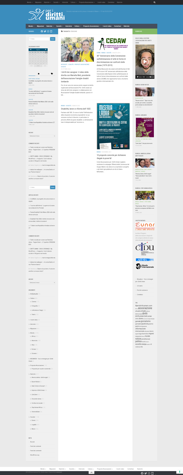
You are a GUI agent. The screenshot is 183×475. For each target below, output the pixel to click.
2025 (45, 66)
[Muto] (150, 77)
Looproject (59, 472)
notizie (138, 338)
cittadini (143, 311)
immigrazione (143, 326)
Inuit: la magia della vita (48, 165)
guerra (137, 326)
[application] (144, 62)
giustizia (145, 324)
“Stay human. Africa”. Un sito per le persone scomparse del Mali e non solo (144, 208)
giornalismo (145, 321)
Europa (34, 349)
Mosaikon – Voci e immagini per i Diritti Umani (144, 280)
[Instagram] (48, 31)
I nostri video (101, 2)
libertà (144, 334)
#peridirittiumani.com (143, 305)
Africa (33, 336)
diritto (136, 318)
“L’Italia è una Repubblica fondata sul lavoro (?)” (42, 122)
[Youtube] (51, 31)
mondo (147, 336)
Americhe (34, 340)
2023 (31, 66)
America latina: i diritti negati (40, 377)
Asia (33, 345)
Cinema (34, 301)
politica (138, 341)
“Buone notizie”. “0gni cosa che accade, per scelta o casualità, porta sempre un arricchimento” (144, 103)
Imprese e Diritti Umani (38, 390)
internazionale (139, 331)
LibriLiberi (34, 394)
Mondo (29, 2)
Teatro (33, 314)
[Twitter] (45, 31)
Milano (143, 336)
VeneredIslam (36, 412)
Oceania (34, 353)
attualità (137, 311)
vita (141, 347)
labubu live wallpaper (36, 169)
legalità (136, 333)
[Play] (138, 77)
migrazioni (138, 336)
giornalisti (138, 324)
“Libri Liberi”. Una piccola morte (143, 143)
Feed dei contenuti (35, 446)
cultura (148, 311)
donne (141, 319)
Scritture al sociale (34, 78)
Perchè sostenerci (142, 290)
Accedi (32, 442)
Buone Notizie (36, 382)
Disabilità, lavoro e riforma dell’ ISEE (76, 109)
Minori (33, 429)
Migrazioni (38, 2)
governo (150, 324)
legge (140, 334)
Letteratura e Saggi (37, 310)
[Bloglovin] (54, 31)
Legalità (70, 64)
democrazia (138, 314)
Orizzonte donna (36, 399)
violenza (137, 347)
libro (147, 334)
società (138, 344)
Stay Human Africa (37, 407)
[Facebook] (42, 31)
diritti (144, 313)
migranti (151, 334)
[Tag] (52, 74)
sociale (147, 341)
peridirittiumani (145, 339)
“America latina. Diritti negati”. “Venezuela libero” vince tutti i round (143, 176)
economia (145, 318)
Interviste (65, 2)
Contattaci (111, 2)
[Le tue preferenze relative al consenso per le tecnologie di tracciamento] (179, 471)
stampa (143, 344)
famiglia (152, 318)
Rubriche (46, 2)
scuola (143, 341)
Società (55, 2)
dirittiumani (139, 316)
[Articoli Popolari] (38, 74)
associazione (145, 308)
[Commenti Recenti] (45, 74)
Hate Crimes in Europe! (38, 386)
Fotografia (35, 306)
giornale (137, 321)
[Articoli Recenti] (32, 74)
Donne (98, 53)
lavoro (151, 331)
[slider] (144, 76)
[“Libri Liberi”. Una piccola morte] (144, 127)
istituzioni (146, 331)
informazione (140, 328)
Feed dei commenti (35, 450)
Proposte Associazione (86, 2)
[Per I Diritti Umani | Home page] (47, 14)
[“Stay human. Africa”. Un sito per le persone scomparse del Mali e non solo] (144, 195)
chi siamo (139, 286)
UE (151, 344)
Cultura (73, 2)
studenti (148, 344)
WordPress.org (34, 455)
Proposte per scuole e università (41, 369)
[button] (145, 62)
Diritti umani (148, 316)
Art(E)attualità (34, 294)
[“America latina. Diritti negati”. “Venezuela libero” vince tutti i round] (144, 163)
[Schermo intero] (153, 77)
